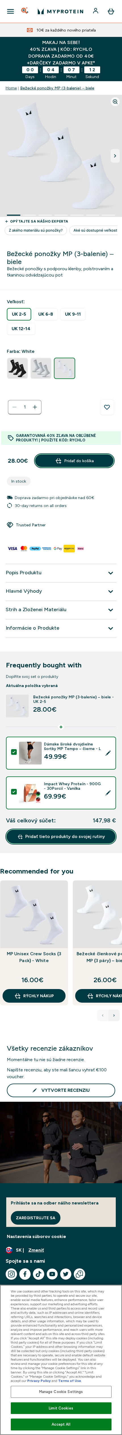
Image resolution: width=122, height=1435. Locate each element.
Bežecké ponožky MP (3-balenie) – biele (57, 88)
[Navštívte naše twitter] (65, 1274)
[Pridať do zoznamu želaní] (107, 407)
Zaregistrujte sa (35, 1218)
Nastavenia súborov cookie (36, 1236)
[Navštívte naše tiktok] (38, 1274)
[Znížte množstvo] (14, 407)
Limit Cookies (61, 1408)
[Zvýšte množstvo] (35, 407)
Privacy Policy (39, 1381)
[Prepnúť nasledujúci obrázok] (115, 156)
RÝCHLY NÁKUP (38, 996)
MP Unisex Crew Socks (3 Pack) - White (34, 957)
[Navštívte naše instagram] (11, 1274)
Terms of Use (69, 1381)
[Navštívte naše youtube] (52, 1274)
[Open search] (25, 11)
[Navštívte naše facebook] (25, 1274)
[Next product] (114, 1015)
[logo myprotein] (60, 11)
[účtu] (96, 11)
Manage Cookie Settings (61, 1392)
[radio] (19, 314)
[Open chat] (79, 1274)
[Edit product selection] (108, 753)
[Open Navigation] (10, 11)
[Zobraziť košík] (111, 11)
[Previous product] (102, 1015)
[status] (25, 407)
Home (11, 88)
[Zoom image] (115, 101)
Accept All (61, 1424)
